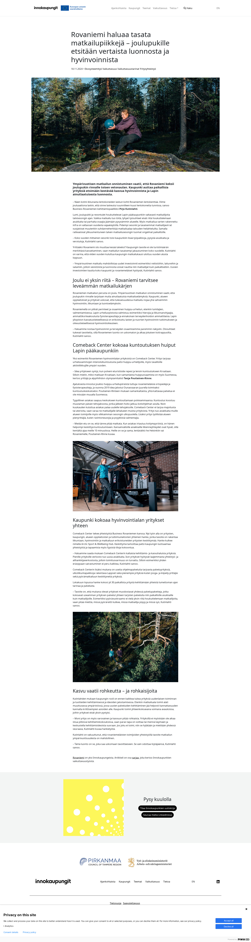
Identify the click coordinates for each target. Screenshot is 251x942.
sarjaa (135, 757)
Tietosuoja (115, 903)
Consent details (10, 932)
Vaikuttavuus (160, 8)
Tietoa (173, 8)
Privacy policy (29, 932)
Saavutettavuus (131, 903)
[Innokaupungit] (45, 8)
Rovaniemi (78, 757)
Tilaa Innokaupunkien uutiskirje (157, 808)
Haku (189, 8)
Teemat (146, 8)
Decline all (228, 926)
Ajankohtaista (118, 8)
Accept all (228, 920)
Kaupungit (134, 8)
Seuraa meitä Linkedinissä (157, 814)
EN (218, 8)
